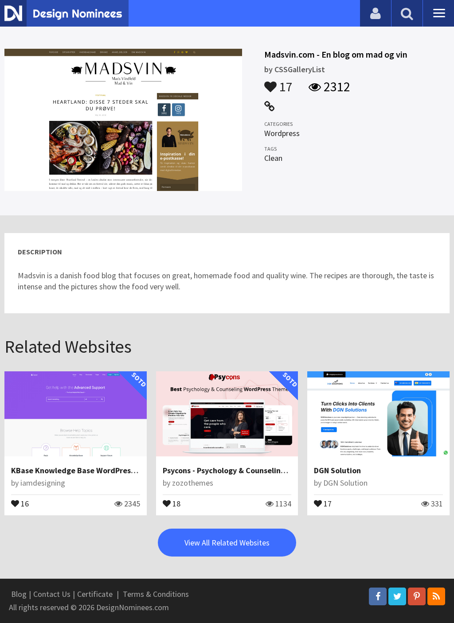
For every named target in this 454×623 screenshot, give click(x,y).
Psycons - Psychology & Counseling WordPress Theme (257, 470)
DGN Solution (337, 470)
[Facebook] (378, 596)
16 (24, 502)
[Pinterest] (417, 596)
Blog (19, 594)
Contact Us (51, 594)
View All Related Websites (227, 542)
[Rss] (436, 596)
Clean (273, 158)
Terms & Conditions (156, 594)
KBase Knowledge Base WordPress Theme (86, 470)
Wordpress (282, 133)
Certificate (95, 594)
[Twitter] (397, 596)
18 (175, 502)
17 (285, 82)
